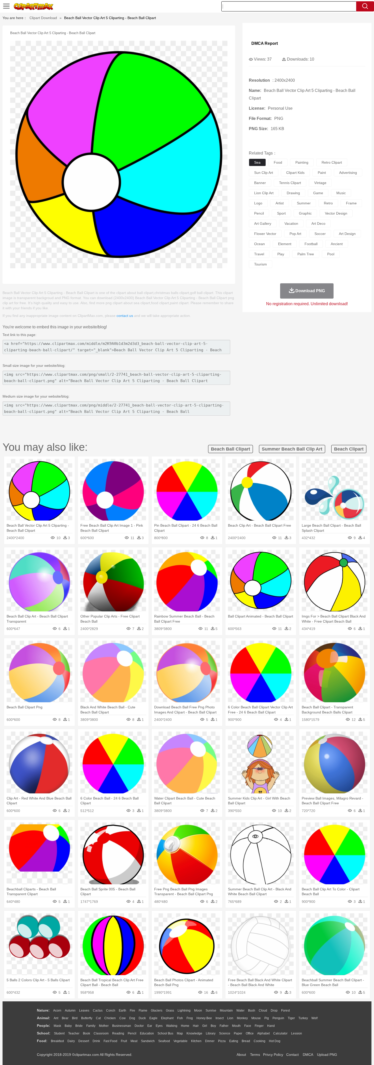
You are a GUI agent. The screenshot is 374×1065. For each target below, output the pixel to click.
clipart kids (295, 173)
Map (180, 1033)
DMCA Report (264, 43)
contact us (125, 316)
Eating (233, 1041)
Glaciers (156, 1010)
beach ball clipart (230, 449)
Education (147, 1033)
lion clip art (264, 193)
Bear (65, 1018)
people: (43, 1026)
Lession (296, 1033)
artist (280, 203)
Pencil (132, 1033)
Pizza (222, 1041)
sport (281, 213)
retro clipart (332, 162)
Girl (204, 1026)
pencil (259, 213)
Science (224, 1033)
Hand (271, 1026)
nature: (43, 1010)
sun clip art (263, 173)
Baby (68, 1026)
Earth (122, 1010)
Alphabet (263, 1033)
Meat (134, 1041)
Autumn (70, 1010)
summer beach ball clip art (292, 449)
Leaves (84, 1010)
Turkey (303, 1018)
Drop (274, 1010)
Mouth (236, 1026)
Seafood (164, 1041)
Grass (170, 1010)
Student (59, 1033)
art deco (318, 223)
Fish (180, 1018)
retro (328, 203)
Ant (56, 1018)
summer (304, 203)
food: (42, 1041)
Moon (198, 1010)
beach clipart (349, 449)
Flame (143, 1010)
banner (260, 183)
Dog (132, 1018)
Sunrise (211, 1010)
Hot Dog (274, 1041)
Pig (266, 1018)
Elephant (167, 1018)
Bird (75, 1018)
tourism (260, 264)
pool (330, 254)
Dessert (83, 1041)
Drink (96, 1041)
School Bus (165, 1033)
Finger (259, 1026)
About (241, 1055)
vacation (291, 223)
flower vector (265, 234)
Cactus (98, 1010)
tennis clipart (290, 183)
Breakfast (57, 1041)
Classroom (101, 1033)
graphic (305, 213)
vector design (336, 213)
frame (351, 203)
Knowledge (194, 1033)
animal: (43, 1018)
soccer (320, 234)
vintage (320, 183)
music (341, 193)
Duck (142, 1018)
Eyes (159, 1026)
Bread (246, 1041)
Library (210, 1033)
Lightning (184, 1010)
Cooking (259, 1041)
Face (247, 1026)
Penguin (278, 1018)
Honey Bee (204, 1018)
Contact (292, 1055)
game (318, 193)
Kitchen (196, 1041)
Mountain (226, 1010)
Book (86, 1033)
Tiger (291, 1018)
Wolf (314, 1018)
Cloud (263, 1010)
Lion (230, 1018)
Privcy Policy (273, 1055)
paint (322, 173)
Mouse (256, 1018)
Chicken (110, 1018)
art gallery (262, 223)
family (90, 1026)
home (185, 1026)
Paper (238, 1033)
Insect (219, 1018)
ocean (259, 244)
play (280, 254)
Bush (251, 1010)
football (311, 244)
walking (171, 1026)
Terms (255, 1055)
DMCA (308, 1055)
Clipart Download (43, 18)
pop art (295, 234)
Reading (118, 1033)
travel (259, 254)
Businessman (121, 1026)
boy (213, 1026)
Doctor (139, 1026)
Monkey (242, 1018)
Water (240, 1010)
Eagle (153, 1018)
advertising (348, 173)
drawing (293, 193)
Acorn (57, 1010)
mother (104, 1026)
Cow (122, 1018)
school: (43, 1033)
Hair (196, 1026)
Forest (285, 1010)
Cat (98, 1018)
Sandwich (148, 1041)
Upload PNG (327, 1055)
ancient (337, 244)
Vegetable (181, 1041)
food (278, 162)
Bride (79, 1026)
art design (347, 234)
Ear (149, 1026)
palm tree (305, 254)
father (224, 1026)
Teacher (73, 1033)
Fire (132, 1010)
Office (250, 1033)
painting (301, 162)
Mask (57, 1026)
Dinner (209, 1041)
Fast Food (110, 1041)
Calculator (280, 1033)
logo (258, 203)
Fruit (124, 1041)
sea (257, 162)
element (284, 244)
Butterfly (86, 1018)
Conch (110, 1010)
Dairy (71, 1041)
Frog (189, 1018)
